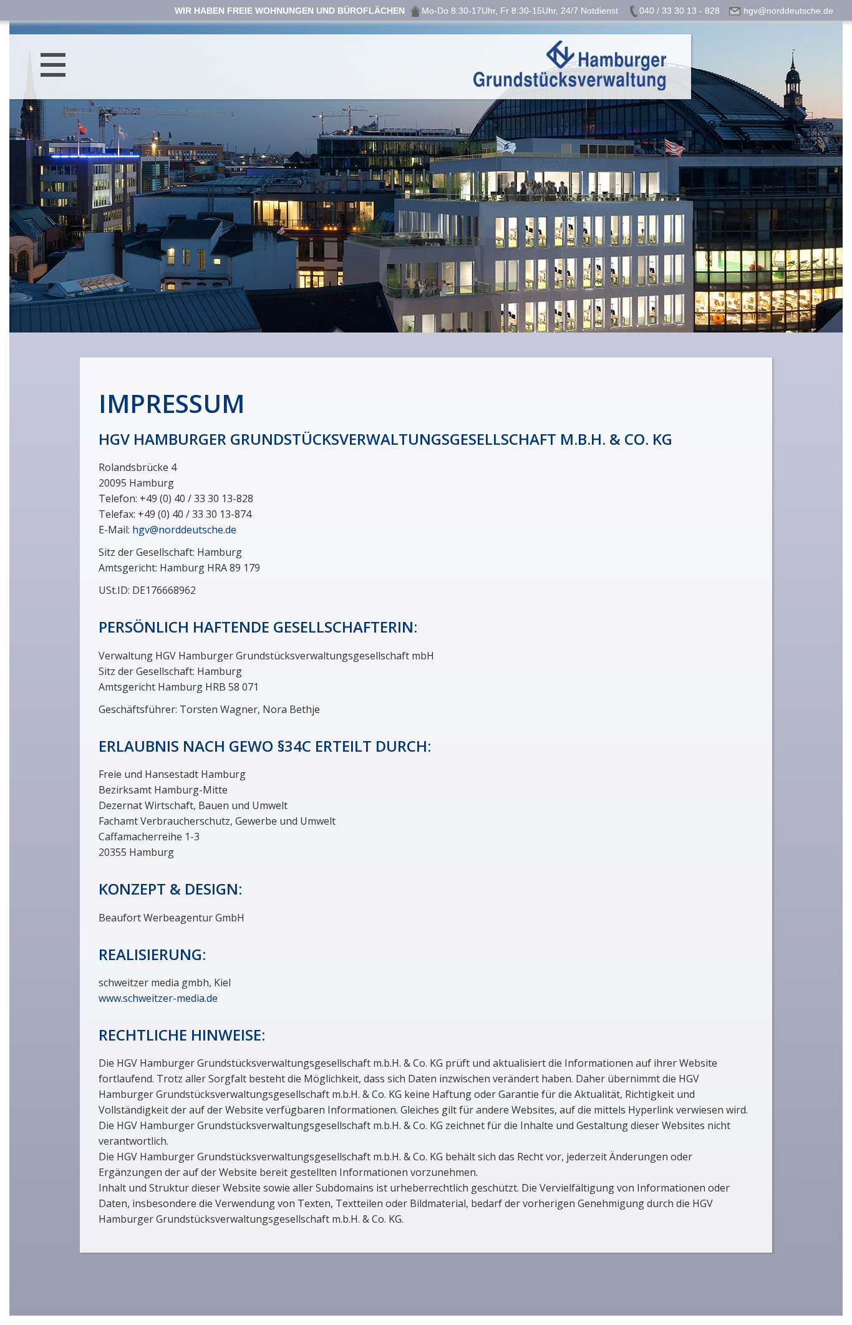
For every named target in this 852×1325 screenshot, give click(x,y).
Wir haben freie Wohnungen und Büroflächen (290, 11)
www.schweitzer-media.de (158, 998)
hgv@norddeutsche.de (184, 529)
